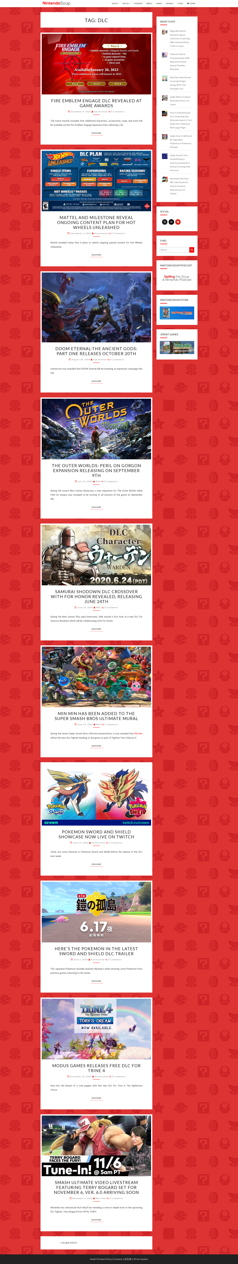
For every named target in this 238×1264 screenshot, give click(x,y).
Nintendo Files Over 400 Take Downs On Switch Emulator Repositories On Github (179, 186)
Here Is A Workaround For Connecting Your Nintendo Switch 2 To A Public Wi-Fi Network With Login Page (181, 120)
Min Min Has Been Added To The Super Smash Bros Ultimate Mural (96, 716)
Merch (149, 3)
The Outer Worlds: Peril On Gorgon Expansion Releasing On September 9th (96, 470)
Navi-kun (101, 1198)
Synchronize (101, 111)
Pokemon (138, 3)
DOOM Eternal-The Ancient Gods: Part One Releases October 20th (96, 351)
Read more (96, 133)
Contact (118, 1259)
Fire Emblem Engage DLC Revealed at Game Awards (96, 103)
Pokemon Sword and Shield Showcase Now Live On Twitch (96, 834)
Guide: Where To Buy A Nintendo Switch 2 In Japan (180, 101)
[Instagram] (171, 222)
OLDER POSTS (69, 1242)
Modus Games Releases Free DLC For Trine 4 (96, 1068)
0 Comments (118, 111)
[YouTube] (178, 222)
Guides (159, 3)
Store (180, 3)
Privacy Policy (104, 1259)
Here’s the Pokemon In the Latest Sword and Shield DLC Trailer (96, 951)
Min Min (138, 733)
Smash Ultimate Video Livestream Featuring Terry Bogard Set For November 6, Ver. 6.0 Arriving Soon (96, 1187)
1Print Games (140, 1259)
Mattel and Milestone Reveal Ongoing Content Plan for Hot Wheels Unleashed (96, 222)
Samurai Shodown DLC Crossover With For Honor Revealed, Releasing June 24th (96, 596)
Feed (92, 1259)
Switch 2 (126, 3)
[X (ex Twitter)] (164, 222)
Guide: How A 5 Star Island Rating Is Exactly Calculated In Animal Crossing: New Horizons (180, 163)
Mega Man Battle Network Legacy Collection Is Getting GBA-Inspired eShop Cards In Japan (180, 38)
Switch (115, 3)
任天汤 (127, 1259)
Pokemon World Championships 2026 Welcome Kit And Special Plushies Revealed (180, 62)
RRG (98, 481)
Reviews (169, 3)
